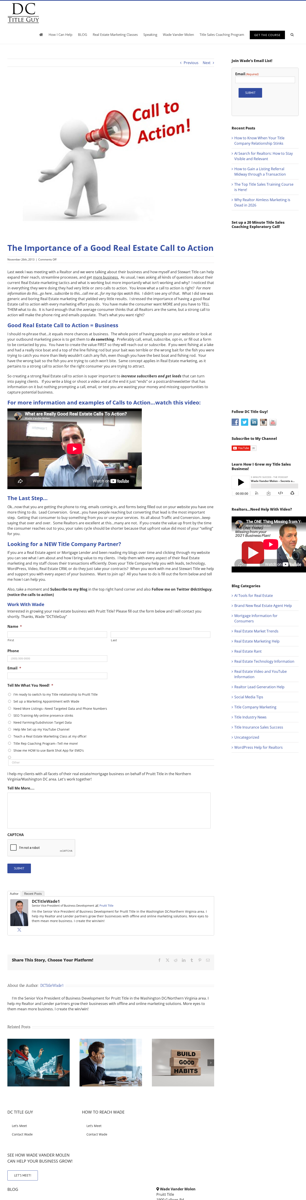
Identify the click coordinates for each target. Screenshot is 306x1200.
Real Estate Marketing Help (257, 641)
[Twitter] (19, 929)
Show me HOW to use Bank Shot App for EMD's (48, 750)
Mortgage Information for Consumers (256, 618)
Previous (191, 62)
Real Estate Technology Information (264, 661)
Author (14, 893)
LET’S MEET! (22, 1175)
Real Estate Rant (248, 651)
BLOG (12, 1189)
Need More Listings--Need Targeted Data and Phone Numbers (60, 708)
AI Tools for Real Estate (253, 595)
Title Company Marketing (255, 707)
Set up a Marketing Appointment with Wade (46, 701)
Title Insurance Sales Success (258, 727)
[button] (292, 34)
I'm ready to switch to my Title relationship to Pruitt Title (55, 694)
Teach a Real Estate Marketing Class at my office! (49, 736)
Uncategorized (246, 737)
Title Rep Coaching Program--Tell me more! (45, 743)
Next (207, 62)
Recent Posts (33, 893)
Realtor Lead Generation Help (259, 686)
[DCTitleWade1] (19, 901)
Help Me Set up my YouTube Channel (41, 729)
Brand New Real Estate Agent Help (263, 605)
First (11, 640)
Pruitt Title (106, 905)
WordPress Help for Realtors (258, 747)
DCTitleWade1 (46, 901)
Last (114, 640)
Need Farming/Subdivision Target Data (42, 722)
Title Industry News (250, 717)
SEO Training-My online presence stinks (43, 715)
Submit (19, 868)
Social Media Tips (248, 697)
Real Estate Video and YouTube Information (260, 674)
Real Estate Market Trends (256, 631)
